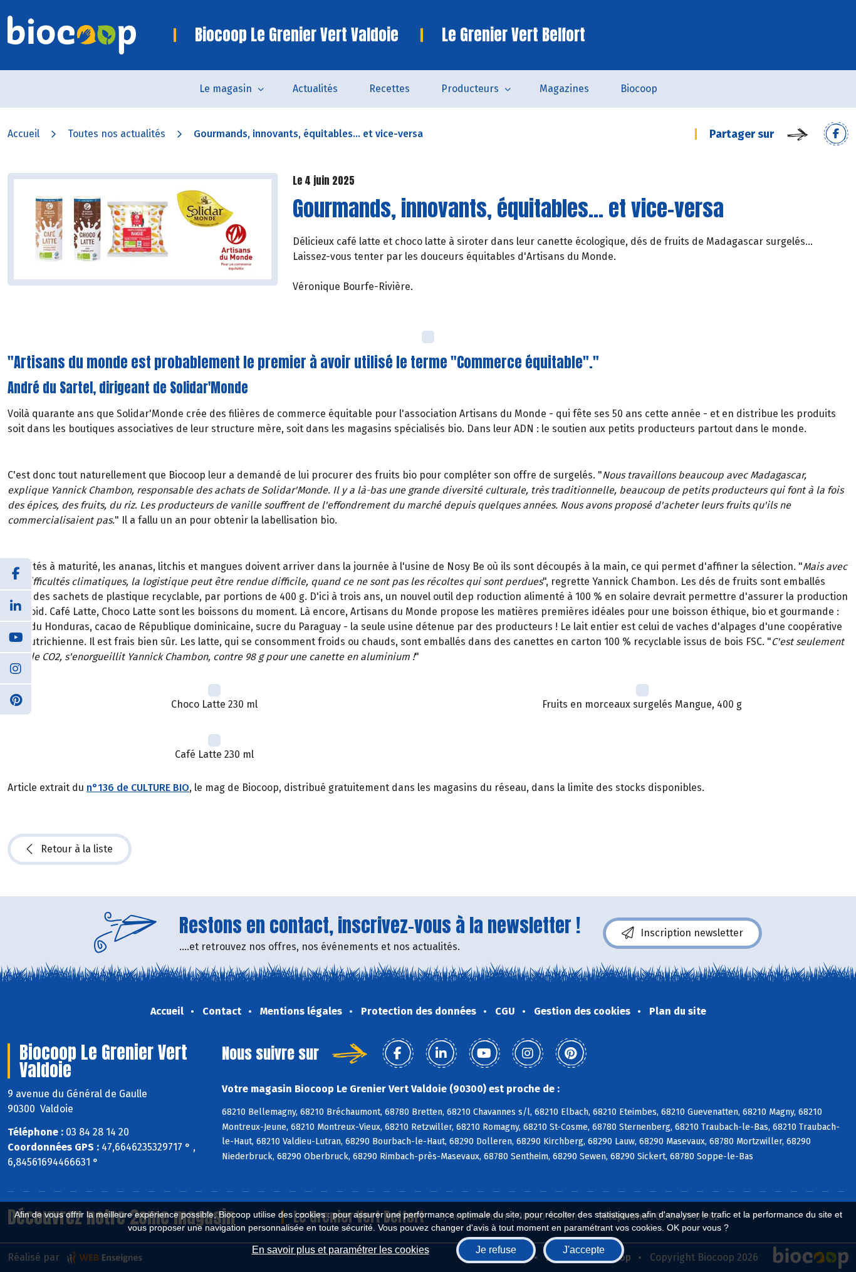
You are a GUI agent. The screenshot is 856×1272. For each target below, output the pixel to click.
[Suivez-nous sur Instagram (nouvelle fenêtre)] (15, 667)
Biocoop (638, 89)
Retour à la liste (77, 849)
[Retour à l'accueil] (91, 35)
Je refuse (496, 1249)
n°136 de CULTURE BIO (137, 788)
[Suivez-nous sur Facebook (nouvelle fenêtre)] (15, 573)
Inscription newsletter (691, 933)
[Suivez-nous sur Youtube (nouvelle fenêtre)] (15, 636)
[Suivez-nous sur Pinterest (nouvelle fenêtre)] (15, 699)
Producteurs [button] (470, 89)
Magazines (564, 89)
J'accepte (584, 1249)
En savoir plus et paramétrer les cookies (340, 1249)
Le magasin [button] (225, 89)
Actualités (315, 89)
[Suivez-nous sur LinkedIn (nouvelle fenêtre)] (15, 605)
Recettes (389, 89)
